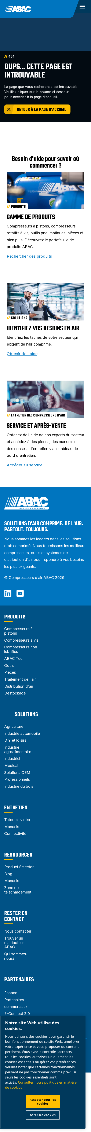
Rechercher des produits (29, 256)
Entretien (16, 808)
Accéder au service (24, 465)
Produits (15, 617)
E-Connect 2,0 (17, 1013)
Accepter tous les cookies (43, 1101)
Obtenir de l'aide (22, 354)
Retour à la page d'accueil (41, 109)
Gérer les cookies (43, 1115)
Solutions (26, 714)
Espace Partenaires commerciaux (16, 1000)
